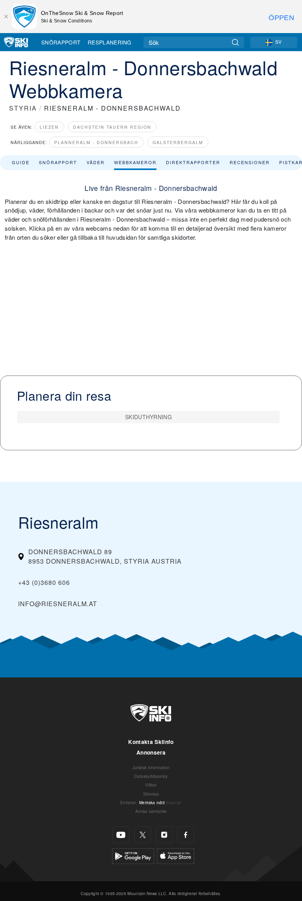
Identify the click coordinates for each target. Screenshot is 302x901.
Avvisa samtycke (151, 811)
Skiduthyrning (148, 417)
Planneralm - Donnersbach (96, 142)
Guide (20, 162)
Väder (96, 162)
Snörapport (60, 42)
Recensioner (250, 162)
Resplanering (110, 42)
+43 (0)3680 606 (44, 582)
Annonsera (151, 752)
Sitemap (151, 794)
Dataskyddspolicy (151, 776)
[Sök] (235, 42)
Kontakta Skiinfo (150, 742)
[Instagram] (164, 834)
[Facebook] (185, 834)
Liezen (49, 127)
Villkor (151, 785)
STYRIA (23, 108)
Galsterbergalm (178, 142)
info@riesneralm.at (57, 603)
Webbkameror (135, 162)
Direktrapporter (193, 162)
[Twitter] (142, 834)
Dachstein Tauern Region (112, 127)
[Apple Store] (175, 855)
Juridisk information (151, 767)
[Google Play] (133, 855)
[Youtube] (120, 834)
